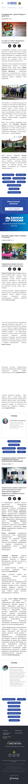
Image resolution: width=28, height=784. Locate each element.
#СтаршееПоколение (9, 448)
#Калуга (7, 178)
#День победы (20, 174)
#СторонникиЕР (14, 720)
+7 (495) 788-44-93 (14, 744)
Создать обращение (14, 209)
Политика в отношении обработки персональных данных (14, 769)
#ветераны (21, 181)
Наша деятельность (12, 7)
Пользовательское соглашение (14, 766)
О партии (5, 730)
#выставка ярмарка (9, 451)
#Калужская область (19, 178)
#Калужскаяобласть (14, 441)
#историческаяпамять (14, 185)
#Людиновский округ (14, 713)
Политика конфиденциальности (14, 767)
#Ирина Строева (14, 444)
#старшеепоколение (14, 192)
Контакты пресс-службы (7, 737)
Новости (20, 7)
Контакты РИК (19, 733)
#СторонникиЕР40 (14, 716)
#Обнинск (21, 448)
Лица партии (18, 730)
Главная (3, 7)
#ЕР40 (21, 451)
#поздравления (14, 188)
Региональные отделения (6, 733)
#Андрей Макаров (8, 174)
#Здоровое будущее (14, 702)
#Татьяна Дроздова (9, 181)
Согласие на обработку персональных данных (14, 771)
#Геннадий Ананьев (14, 709)
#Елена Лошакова (14, 706)
